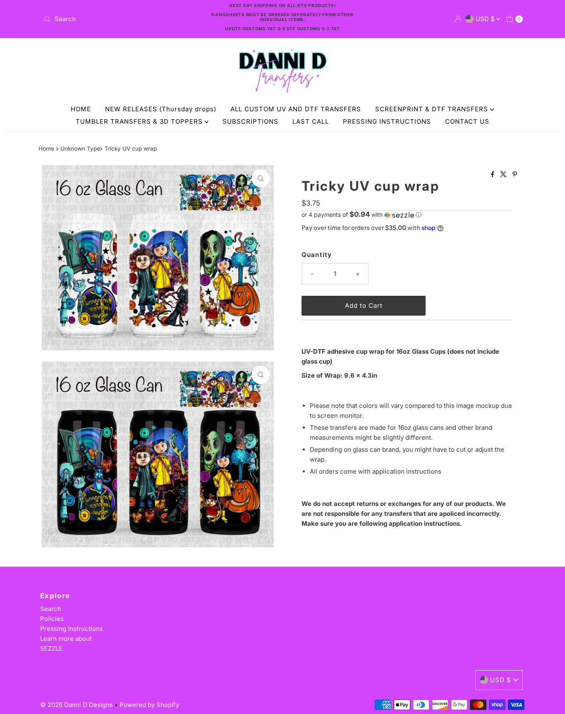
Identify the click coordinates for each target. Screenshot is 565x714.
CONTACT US (467, 121)
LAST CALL (310, 121)
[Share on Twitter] (504, 174)
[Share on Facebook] (493, 174)
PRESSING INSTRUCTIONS (387, 121)
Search (50, 609)
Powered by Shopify (149, 705)
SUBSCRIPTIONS (250, 121)
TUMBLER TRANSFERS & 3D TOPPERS (140, 121)
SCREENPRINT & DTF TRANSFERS (432, 109)
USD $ (486, 19)
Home (46, 148)
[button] (407, 215)
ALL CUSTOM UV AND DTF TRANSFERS (295, 109)
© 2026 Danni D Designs (77, 705)
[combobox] (118, 19)
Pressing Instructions (71, 629)
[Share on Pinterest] (514, 174)
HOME (81, 109)
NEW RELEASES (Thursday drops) (160, 109)
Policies (52, 619)
